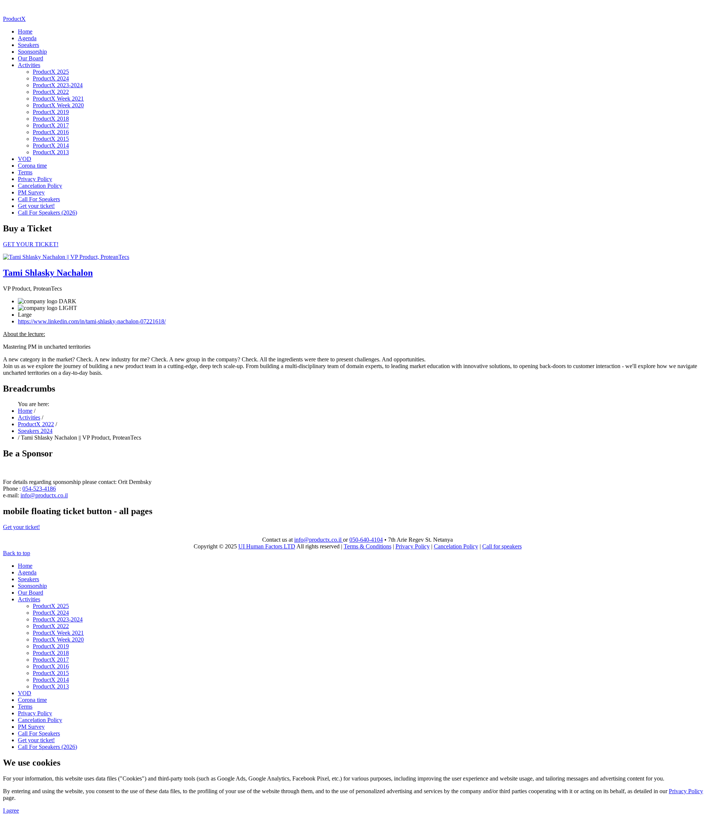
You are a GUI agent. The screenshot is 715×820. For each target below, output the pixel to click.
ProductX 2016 (51, 132)
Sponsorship (32, 51)
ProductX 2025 (51, 72)
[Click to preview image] (66, 257)
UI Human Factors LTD (266, 546)
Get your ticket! (36, 206)
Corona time (32, 165)
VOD (24, 159)
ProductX (14, 19)
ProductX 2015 (51, 139)
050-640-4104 (366, 539)
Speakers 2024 (35, 431)
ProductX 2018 (51, 118)
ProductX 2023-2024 (58, 85)
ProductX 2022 (51, 92)
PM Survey (31, 192)
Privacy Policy (35, 179)
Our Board (30, 58)
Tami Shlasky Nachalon (48, 273)
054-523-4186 (39, 488)
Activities (29, 65)
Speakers (28, 45)
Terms (25, 172)
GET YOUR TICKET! (30, 244)
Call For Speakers (39, 199)
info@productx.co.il (44, 495)
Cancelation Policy (40, 186)
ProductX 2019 (51, 112)
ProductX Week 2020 (58, 105)
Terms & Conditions (367, 546)
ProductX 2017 (51, 125)
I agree (11, 810)
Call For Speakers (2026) (47, 212)
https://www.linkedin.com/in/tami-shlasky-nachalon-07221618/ (92, 321)
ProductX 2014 (51, 145)
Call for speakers (502, 546)
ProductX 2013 (51, 152)
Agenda (27, 38)
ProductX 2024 (51, 78)
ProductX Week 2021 (58, 98)
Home (25, 31)
